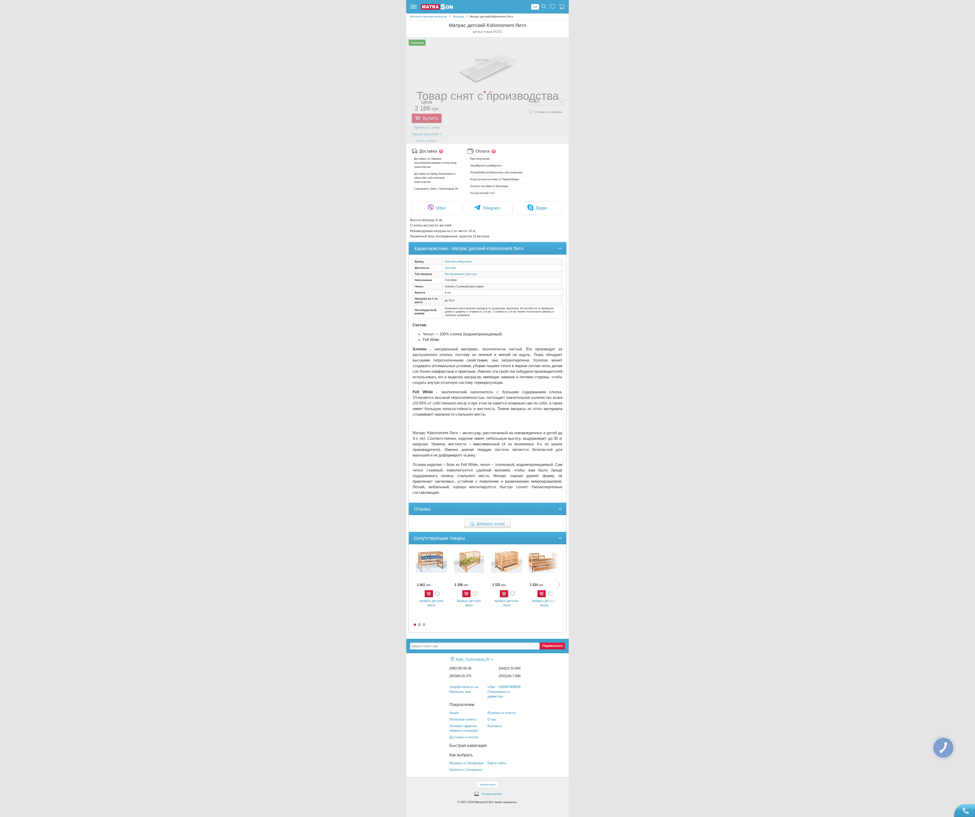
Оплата (483, 151)
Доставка (428, 151)
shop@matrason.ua (463, 687)
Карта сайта (497, 763)
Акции (454, 713)
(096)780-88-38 (460, 668)
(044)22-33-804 (510, 668)
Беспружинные (454, 273)
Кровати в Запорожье (465, 770)
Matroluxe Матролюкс (458, 261)
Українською (488, 784)
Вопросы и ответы (501, 713)
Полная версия (491, 793)
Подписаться (552, 646)
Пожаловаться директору (499, 694)
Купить (429, 593)
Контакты (495, 726)
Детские (471, 273)
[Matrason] (437, 8)
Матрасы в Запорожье (466, 763)
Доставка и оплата (463, 737)
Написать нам (460, 692)
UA (535, 6)
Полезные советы (463, 719)
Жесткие (450, 267)
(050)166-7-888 (510, 676)
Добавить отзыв (491, 523)
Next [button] (554, 584)
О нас (492, 719)
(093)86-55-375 (460, 676)
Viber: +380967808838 (504, 687)
